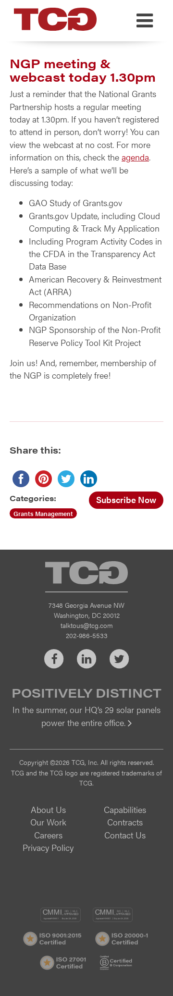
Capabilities (125, 809)
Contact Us (125, 835)
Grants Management (43, 513)
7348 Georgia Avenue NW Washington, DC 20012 (86, 610)
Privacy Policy (48, 847)
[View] (86, 729)
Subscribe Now (126, 499)
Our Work (48, 822)
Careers (48, 835)
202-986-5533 (87, 635)
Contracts (125, 822)
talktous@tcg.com (87, 625)
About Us (48, 809)
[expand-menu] (144, 21)
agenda (135, 157)
